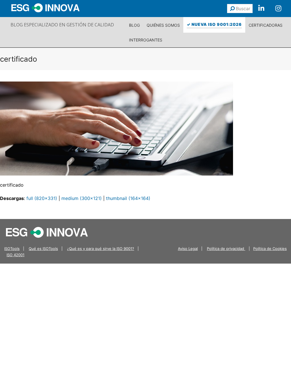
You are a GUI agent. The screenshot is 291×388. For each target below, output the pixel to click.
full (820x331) (41, 198)
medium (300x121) (81, 198)
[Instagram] (278, 8)
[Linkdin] (261, 8)
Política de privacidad (226, 248)
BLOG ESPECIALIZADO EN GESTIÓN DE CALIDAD (62, 25)
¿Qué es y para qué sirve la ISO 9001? (100, 248)
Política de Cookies (270, 248)
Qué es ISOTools (43, 248)
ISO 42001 (15, 255)
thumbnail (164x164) (128, 198)
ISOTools (12, 248)
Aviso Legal (188, 248)
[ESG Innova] (47, 232)
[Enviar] (232, 8)
